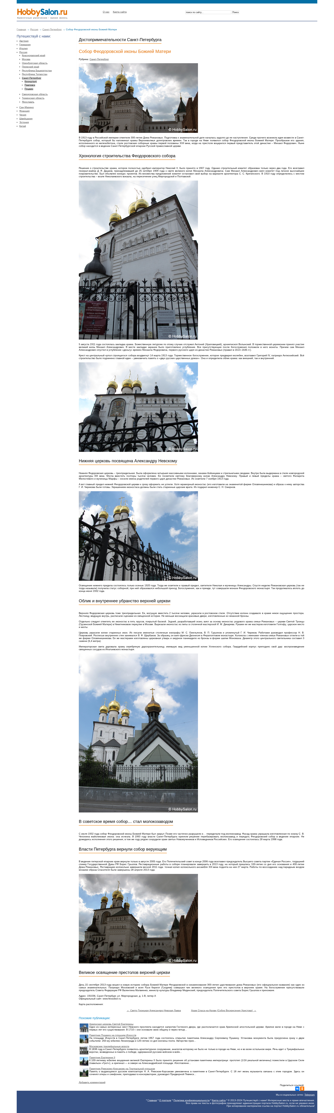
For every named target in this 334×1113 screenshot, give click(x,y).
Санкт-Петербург (52, 29)
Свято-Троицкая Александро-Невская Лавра (154, 1010)
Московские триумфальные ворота (109, 1046)
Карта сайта (120, 11)
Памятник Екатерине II (102, 1057)
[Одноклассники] (302, 1089)
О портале (165, 1100)
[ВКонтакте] (297, 1089)
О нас (106, 11)
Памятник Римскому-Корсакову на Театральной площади (122, 1068)
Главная (21, 29)
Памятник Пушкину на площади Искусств (112, 1035)
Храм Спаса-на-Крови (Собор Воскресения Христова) (223, 1010)
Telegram (309, 1094)
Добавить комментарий (92, 1082)
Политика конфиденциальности (191, 1100)
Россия (34, 29)
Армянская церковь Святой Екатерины (111, 1024)
